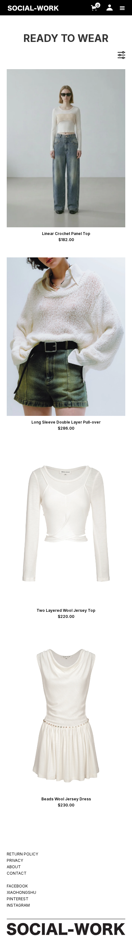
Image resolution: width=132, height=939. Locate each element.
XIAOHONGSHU (21, 892)
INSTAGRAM (18, 905)
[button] (93, 7)
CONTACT (17, 873)
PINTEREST (18, 898)
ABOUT (14, 866)
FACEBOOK (17, 886)
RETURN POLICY (22, 854)
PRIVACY (15, 860)
